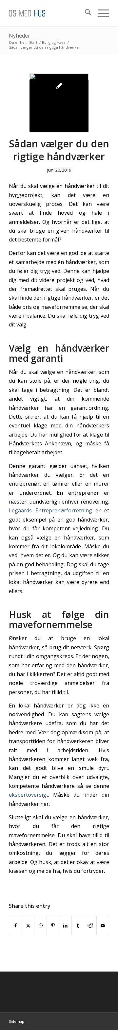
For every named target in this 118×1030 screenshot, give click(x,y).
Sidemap (16, 1021)
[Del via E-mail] (103, 925)
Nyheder (19, 35)
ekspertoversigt (28, 794)
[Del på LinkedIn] (65, 925)
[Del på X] (28, 925)
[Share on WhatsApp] (40, 925)
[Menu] (100, 13)
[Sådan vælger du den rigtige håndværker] (59, 103)
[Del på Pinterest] (53, 925)
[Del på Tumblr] (78, 925)
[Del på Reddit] (90, 925)
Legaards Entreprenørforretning (50, 510)
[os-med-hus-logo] (49, 13)
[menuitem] (84, 13)
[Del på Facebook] (15, 925)
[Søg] (84, 13)
